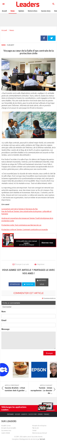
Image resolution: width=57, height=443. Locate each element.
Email (3, 320)
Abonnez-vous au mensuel (39, 433)
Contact (34, 430)
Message (5, 329)
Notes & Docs (32, 11)
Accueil (4, 30)
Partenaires (10, 414)
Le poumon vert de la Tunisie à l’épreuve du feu (19, 209)
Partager (44, 38)
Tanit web (42, 439)
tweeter (52, 38)
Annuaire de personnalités (8, 428)
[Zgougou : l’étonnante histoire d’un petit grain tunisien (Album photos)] (19, 370)
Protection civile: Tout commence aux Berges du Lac (21, 225)
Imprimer (41, 264)
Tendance (46, 414)
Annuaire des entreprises (39, 425)
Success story (32, 414)
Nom (3, 311)
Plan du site (35, 428)
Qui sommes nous (6, 430)
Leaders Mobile (5, 433)
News (12, 30)
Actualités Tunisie (6, 425)
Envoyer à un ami (22, 264)
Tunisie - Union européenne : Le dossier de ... (41, 389)
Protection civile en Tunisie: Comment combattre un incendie (24, 229)
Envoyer (49, 353)
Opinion (21, 11)
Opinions (40, 414)
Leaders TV (24, 414)
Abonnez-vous (42, 282)
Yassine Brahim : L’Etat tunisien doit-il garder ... (16, 388)
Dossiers (17, 414)
